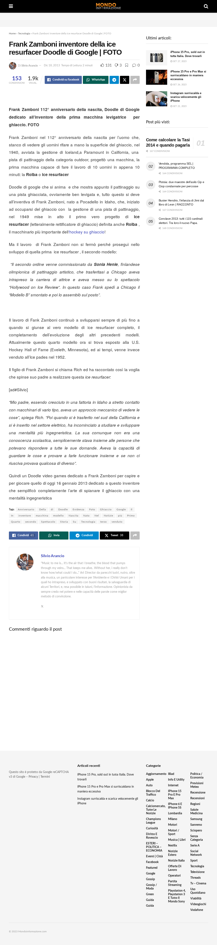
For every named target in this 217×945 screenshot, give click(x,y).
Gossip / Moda (151, 887)
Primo (131, 515)
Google (121, 509)
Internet (173, 785)
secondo (30, 521)
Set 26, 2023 (179, 84)
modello (58, 515)
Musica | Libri (177, 839)
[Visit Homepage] (108, 6)
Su (74, 521)
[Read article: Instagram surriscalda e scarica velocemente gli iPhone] (156, 99)
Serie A (195, 845)
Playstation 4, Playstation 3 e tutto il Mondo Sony (177, 896)
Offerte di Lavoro (174, 868)
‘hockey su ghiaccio (86, 232)
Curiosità (152, 828)
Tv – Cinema (198, 883)
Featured (151, 867)
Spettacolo (48, 521)
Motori (172, 824)
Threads (195, 877)
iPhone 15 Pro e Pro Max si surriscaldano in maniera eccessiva (188, 75)
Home (12, 33)
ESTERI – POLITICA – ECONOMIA (154, 847)
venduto (117, 521)
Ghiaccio (106, 509)
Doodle (63, 509)
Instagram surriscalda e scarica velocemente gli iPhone (185, 97)
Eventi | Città (154, 856)
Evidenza (78, 509)
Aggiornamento (156, 774)
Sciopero (196, 830)
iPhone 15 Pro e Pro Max (174, 795)
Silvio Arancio (29, 65)
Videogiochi (198, 904)
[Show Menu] (11, 6)
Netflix (172, 845)
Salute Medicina (196, 811)
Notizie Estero (173, 853)
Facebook (152, 862)
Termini (45, 776)
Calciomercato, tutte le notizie (156, 810)
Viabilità (195, 898)
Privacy (33, 776)
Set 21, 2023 (179, 106)
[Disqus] (74, 688)
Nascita (73, 515)
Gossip (150, 879)
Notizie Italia (176, 860)
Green (150, 894)
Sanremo (196, 824)
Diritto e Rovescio (152, 836)
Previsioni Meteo (196, 785)
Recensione (197, 792)
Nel (97, 515)
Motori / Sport (173, 832)
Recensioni (197, 798)
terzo (103, 521)
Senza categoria (196, 838)
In (12, 515)
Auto (149, 785)
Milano (172, 819)
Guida (150, 900)
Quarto (15, 521)
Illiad (171, 774)
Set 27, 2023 (179, 61)
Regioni (195, 804)
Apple (150, 779)
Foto (92, 509)
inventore (24, 515)
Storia (64, 521)
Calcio (150, 800)
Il (131, 509)
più (120, 515)
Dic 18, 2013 (52, 65)
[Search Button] (206, 6)
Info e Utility (176, 779)
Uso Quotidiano (197, 891)
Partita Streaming (174, 883)
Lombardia (175, 813)
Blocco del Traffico (153, 793)
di (52, 509)
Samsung (196, 819)
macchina (42, 515)
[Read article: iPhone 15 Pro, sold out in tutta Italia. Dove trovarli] (156, 57)
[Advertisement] (108, 19)
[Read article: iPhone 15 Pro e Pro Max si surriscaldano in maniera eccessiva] (156, 77)
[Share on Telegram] (114, 80)
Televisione (197, 872)
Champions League (153, 821)
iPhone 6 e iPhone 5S (175, 806)
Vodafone (196, 910)
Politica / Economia (196, 776)
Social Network (196, 853)
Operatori (174, 875)
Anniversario (26, 509)
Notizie (108, 515)
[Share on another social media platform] (135, 80)
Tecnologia (24, 33)
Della (42, 509)
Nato (86, 515)
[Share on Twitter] (124, 80)
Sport (194, 860)
